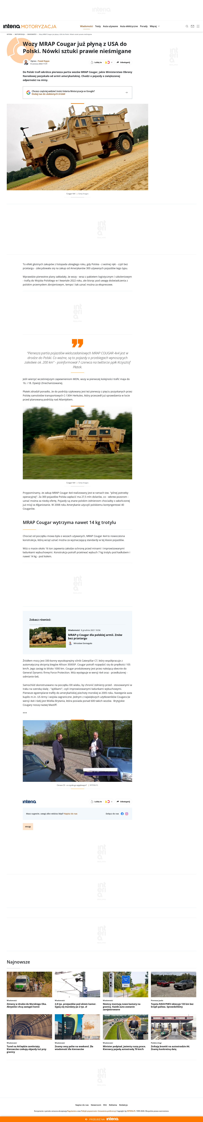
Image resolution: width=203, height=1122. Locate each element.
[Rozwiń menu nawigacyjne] (198, 26)
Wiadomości (31, 34)
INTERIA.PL (131, 1111)
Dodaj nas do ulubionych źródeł (63, 94)
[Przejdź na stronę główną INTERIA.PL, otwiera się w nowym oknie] (11, 26)
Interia (9, 34)
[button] (86, 26)
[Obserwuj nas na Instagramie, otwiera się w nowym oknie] (126, 813)
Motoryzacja (20, 34)
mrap (28, 826)
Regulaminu (72, 1111)
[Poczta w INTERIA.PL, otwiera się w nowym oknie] (192, 26)
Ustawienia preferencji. (107, 1111)
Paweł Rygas (43, 61)
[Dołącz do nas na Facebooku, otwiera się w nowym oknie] (122, 813)
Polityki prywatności (89, 1111)
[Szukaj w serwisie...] (187, 26)
